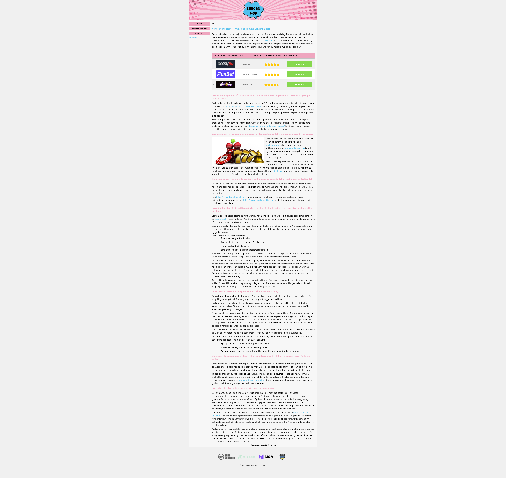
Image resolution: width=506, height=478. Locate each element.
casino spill (220, 218)
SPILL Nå (299, 64)
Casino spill (199, 33)
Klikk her (267, 40)
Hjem (199, 24)
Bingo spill (193, 37)
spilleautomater (273, 145)
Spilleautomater (199, 28)
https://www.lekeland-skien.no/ (258, 200)
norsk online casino (295, 148)
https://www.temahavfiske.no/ (231, 197)
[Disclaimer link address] (246, 458)
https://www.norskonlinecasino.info (243, 106)
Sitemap (262, 465)
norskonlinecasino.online (251, 380)
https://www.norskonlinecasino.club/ (266, 125)
